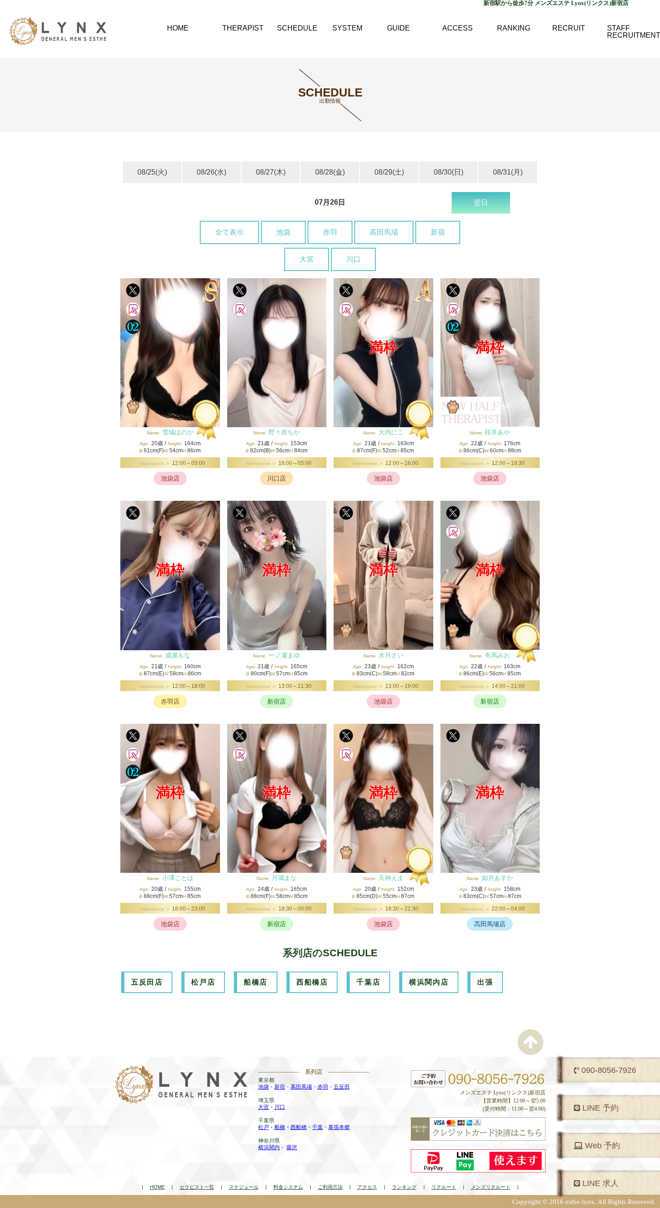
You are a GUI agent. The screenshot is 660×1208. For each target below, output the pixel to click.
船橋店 (256, 982)
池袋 (283, 232)
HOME (157, 1187)
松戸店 (203, 982)
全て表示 (229, 232)
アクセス (367, 1187)
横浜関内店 (429, 982)
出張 (485, 982)
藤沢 (291, 1147)
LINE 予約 (599, 1107)
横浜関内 (269, 1147)
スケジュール (244, 1187)
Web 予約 (601, 1145)
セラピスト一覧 (197, 1187)
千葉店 (368, 982)
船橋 (279, 1127)
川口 (353, 259)
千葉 (317, 1127)
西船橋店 (312, 982)
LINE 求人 (599, 1183)
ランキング (404, 1187)
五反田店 (147, 982)
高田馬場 (384, 232)
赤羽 (330, 232)
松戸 (263, 1127)
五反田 (342, 1087)
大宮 (306, 259)
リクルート (443, 1187)
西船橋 (298, 1127)
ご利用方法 (330, 1187)
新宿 (438, 232)
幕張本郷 (339, 1127)
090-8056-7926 (607, 1070)
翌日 (481, 202)
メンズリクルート (490, 1187)
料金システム (288, 1187)
